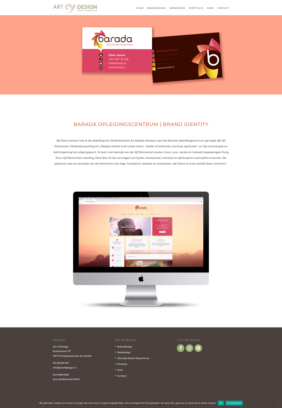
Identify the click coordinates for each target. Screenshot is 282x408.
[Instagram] (189, 348)
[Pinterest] (198, 348)
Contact (223, 8)
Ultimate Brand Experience (133, 358)
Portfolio (196, 8)
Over (210, 8)
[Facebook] (180, 348)
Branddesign (156, 8)
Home (140, 8)
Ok (220, 403)
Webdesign (177, 8)
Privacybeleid (234, 403)
